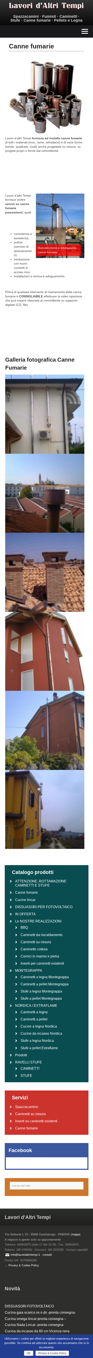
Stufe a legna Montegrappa (41, 991)
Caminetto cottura (34, 949)
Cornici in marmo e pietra (40, 956)
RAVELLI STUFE (28, 1062)
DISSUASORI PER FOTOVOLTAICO (43, 907)
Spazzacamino (26, 1107)
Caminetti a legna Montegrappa (45, 977)
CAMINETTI (30, 1068)
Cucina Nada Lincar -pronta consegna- (34, 1325)
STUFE (26, 1075)
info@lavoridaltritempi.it (25, 1254)
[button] (46, 31)
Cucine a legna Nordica (39, 1026)
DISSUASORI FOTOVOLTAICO (29, 1306)
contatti (47, 1254)
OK (28, 1353)
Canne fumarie (26, 892)
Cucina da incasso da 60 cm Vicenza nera (37, 1331)
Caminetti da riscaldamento (42, 935)
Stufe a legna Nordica (37, 1040)
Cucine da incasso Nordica (41, 1033)
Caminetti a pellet (34, 1019)
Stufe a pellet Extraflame (39, 1048)
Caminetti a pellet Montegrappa (45, 984)
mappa (75, 1234)
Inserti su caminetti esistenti (36, 1121)
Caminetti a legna (34, 1012)
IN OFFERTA (25, 914)
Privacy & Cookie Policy (23, 1265)
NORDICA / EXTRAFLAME (36, 1005)
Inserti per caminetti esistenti (42, 963)
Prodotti (21, 1055)
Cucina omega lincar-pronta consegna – (35, 1319)
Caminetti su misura (36, 942)
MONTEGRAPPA (28, 970)
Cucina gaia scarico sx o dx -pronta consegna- (40, 1312)
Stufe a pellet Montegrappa (41, 998)
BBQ (24, 927)
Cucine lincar (25, 900)
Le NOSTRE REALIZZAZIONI (38, 921)
